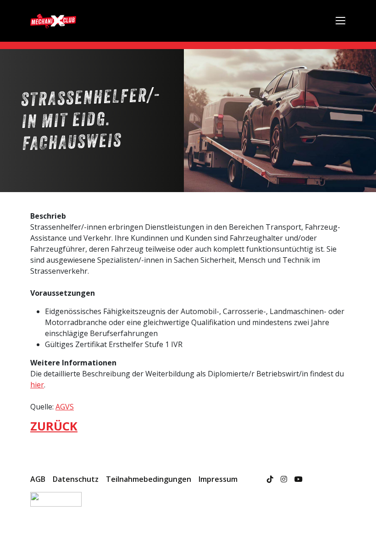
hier (37, 385)
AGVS (64, 407)
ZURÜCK (53, 426)
